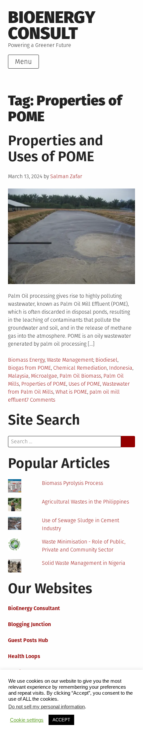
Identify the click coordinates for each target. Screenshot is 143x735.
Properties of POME (43, 384)
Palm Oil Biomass (80, 376)
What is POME (71, 392)
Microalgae (44, 376)
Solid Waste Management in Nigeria (83, 563)
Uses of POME (84, 384)
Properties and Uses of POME (55, 148)
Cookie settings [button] (27, 720)
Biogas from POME (29, 368)
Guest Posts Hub (28, 640)
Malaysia (18, 376)
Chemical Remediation (80, 368)
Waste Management (70, 360)
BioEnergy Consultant (34, 608)
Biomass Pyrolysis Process (72, 483)
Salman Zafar (66, 176)
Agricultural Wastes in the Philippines (85, 502)
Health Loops (24, 656)
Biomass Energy (26, 360)
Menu (23, 62)
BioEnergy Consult (51, 25)
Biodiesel (106, 360)
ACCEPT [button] (61, 719)
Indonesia (120, 368)
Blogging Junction (29, 624)
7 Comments (40, 400)
